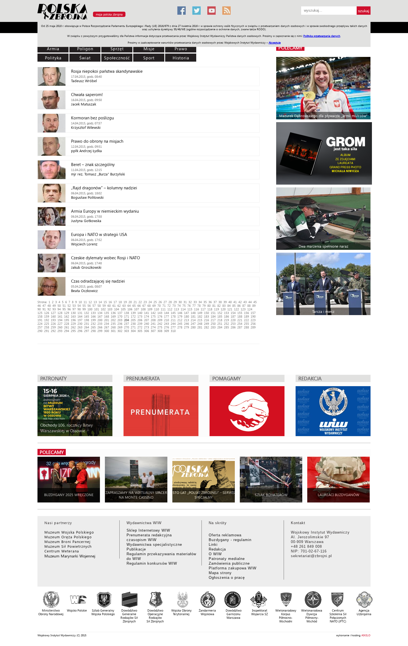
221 (239, 320)
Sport (149, 58)
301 (113, 331)
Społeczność (117, 58)
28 (170, 302)
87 (244, 305)
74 (179, 305)
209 (159, 320)
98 (79, 309)
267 (106, 327)
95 (64, 309)
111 (163, 309)
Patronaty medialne (227, 559)
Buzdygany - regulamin (230, 540)
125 (39, 313)
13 (95, 302)
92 (49, 309)
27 (165, 302)
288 (246, 327)
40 (230, 302)
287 (239, 327)
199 (93, 320)
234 (106, 323)
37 (215, 302)
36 (210, 302)
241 (153, 323)
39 (225, 302)
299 (99, 331)
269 (119, 327)
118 (209, 309)
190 (253, 316)
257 (39, 327)
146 (179, 313)
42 (240, 302)
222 (246, 320)
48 (49, 305)
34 (200, 302)
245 (179, 323)
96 (69, 309)
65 (134, 305)
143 (159, 313)
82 (219, 305)
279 (186, 327)
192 (46, 320)
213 (186, 320)
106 (129, 309)
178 (173, 316)
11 (85, 302)
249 (206, 323)
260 (59, 327)
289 (253, 327)
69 (154, 305)
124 (249, 309)
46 (39, 305)
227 (59, 323)
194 (59, 320)
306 (146, 331)
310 (173, 331)
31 (185, 302)
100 (89, 309)
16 (110, 302)
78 (199, 305)
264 (86, 327)
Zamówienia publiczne (229, 563)
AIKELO (366, 635)
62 (119, 305)
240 (146, 323)
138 (126, 313)
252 (226, 323)
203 (119, 320)
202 (113, 320)
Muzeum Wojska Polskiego (69, 532)
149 (199, 313)
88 (249, 305)
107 (136, 309)
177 (166, 316)
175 (153, 316)
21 (135, 302)
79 (204, 305)
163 (73, 316)
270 (126, 327)
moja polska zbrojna (109, 14)
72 (169, 305)
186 (226, 316)
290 (39, 331)
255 (246, 323)
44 (250, 302)
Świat (85, 58)
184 (213, 316)
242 (159, 323)
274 (153, 327)
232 (93, 323)
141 (146, 313)
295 (73, 331)
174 (146, 316)
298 (93, 331)
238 (133, 323)
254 (239, 323)
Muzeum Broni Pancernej (67, 541)
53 (74, 305)
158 (39, 316)
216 (206, 320)
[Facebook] (181, 10)
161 (59, 316)
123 (243, 309)
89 (254, 305)
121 (229, 309)
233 (99, 323)
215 (199, 320)
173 (139, 316)
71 (164, 305)
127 (53, 313)
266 (99, 327)
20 (130, 302)
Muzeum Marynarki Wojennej (69, 556)
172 (133, 316)
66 (139, 305)
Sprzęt (117, 48)
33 (195, 302)
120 (223, 309)
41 (235, 302)
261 (66, 327)
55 (84, 305)
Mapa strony (220, 573)
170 (119, 316)
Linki (213, 544)
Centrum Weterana (61, 551)
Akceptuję (275, 42)
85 (234, 305)
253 (233, 323)
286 (233, 327)
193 (53, 320)
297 (86, 331)
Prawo (181, 48)
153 (226, 313)
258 (46, 327)
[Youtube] (211, 10)
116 (196, 309)
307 (153, 331)
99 (84, 309)
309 (166, 331)
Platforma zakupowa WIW (232, 568)
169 (113, 316)
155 (239, 313)
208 (153, 320)
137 (119, 313)
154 (233, 313)
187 (233, 316)
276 (166, 327)
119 (216, 309)
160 (53, 316)
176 (159, 316)
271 (133, 327)
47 (44, 305)
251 (219, 323)
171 (126, 316)
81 (214, 305)
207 (146, 320)
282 (206, 327)
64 (129, 305)
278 (179, 327)
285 (226, 327)
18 (120, 302)
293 (59, 331)
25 (155, 302)
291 (46, 331)
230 (79, 323)
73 (174, 305)
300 (106, 331)
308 (159, 331)
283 (213, 327)
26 (160, 302)
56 (89, 305)
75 (184, 305)
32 (190, 302)
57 (94, 305)
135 (106, 313)
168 (106, 316)
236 (119, 323)
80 (209, 305)
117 (203, 309)
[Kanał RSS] (226, 10)
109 (149, 309)
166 (93, 316)
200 (99, 320)
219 (226, 320)
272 (139, 327)
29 (175, 302)
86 (239, 305)
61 (114, 305)
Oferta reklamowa (225, 535)
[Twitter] (196, 10)
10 (80, 302)
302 (119, 331)
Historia (181, 58)
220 (233, 320)
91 (44, 309)
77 (194, 305)
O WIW (215, 554)
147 (186, 313)
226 (53, 323)
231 (86, 323)
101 (96, 309)
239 (139, 323)
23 (145, 302)
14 (100, 302)
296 (79, 331)
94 (59, 309)
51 (64, 305)
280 (193, 327)
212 (179, 320)
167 (99, 316)
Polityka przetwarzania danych (321, 35)
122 (236, 309)
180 (186, 316)
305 (139, 331)
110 (156, 309)
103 (109, 309)
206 (139, 320)
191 (39, 320)
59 (104, 305)
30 (180, 302)
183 (206, 316)
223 (253, 320)
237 (126, 323)
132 (86, 313)
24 (150, 302)
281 (199, 327)
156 (246, 313)
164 (79, 316)
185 (219, 316)
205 (133, 320)
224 (39, 323)
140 (139, 313)
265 (93, 327)
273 (146, 327)
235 (113, 323)
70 (159, 305)
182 (199, 316)
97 (74, 309)
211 (173, 320)
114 (183, 309)
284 (219, 327)
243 (166, 323)
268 (113, 327)
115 (189, 309)
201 (106, 320)
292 (53, 331)
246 (186, 323)
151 (213, 313)
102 (103, 309)
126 (46, 313)
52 (69, 305)
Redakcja (217, 549)
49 (54, 305)
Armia (53, 48)
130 (73, 313)
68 (149, 305)
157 (253, 313)
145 (173, 313)
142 (153, 313)
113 (176, 309)
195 (66, 320)
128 (59, 313)
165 (86, 316)
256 (253, 323)
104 (116, 309)
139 (133, 313)
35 (205, 302)
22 (140, 302)
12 (90, 302)
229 (73, 323)
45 (255, 302)
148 (193, 313)
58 (99, 305)
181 (193, 316)
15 (105, 302)
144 (166, 313)
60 (109, 305)
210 (166, 320)
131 (79, 313)
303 (126, 331)
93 (54, 309)
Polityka (53, 58)
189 (246, 316)
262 (73, 327)
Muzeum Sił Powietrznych (68, 546)
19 (125, 302)
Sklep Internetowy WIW (148, 530)
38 (220, 302)
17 (115, 302)
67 (144, 305)
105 (123, 309)
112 (169, 309)
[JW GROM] (324, 153)
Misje (149, 48)
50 (59, 305)
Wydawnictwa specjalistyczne (154, 544)
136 (113, 313)
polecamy (290, 47)
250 (213, 323)
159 (46, 316)
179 (179, 316)
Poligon (85, 48)
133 (93, 313)
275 (159, 327)
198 (86, 320)
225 (46, 323)
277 (173, 327)
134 (99, 313)
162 (66, 316)
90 (39, 309)
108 (143, 309)
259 (53, 327)
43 (245, 302)
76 (189, 305)
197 (79, 320)
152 (219, 313)
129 (66, 313)
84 (229, 305)
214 (193, 320)
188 (239, 316)
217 (213, 320)
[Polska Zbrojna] (104, 19)
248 (199, 323)
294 (66, 331)
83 (224, 305)
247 (193, 323)
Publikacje (136, 549)
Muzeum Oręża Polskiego (68, 536)
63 (124, 305)
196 (73, 320)
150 (206, 313)
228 (66, 323)
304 (133, 331)
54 (79, 305)
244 (173, 323)
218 (219, 320)
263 (79, 327)
